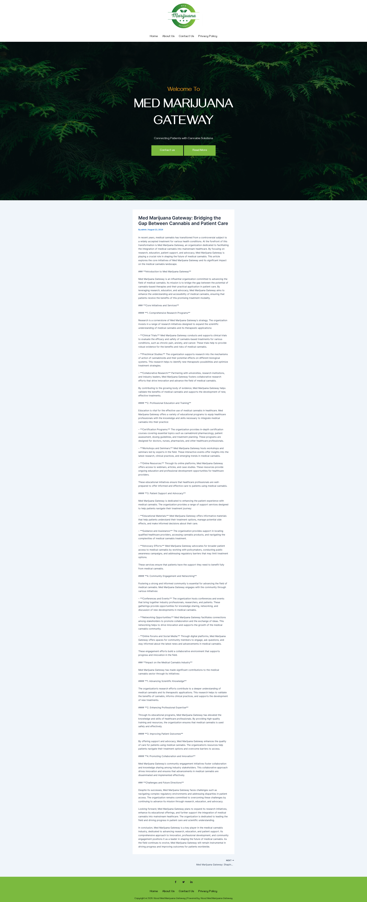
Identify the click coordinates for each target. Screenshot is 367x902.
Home (154, 36)
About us (168, 36)
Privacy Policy (207, 36)
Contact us (186, 36)
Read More (200, 150)
